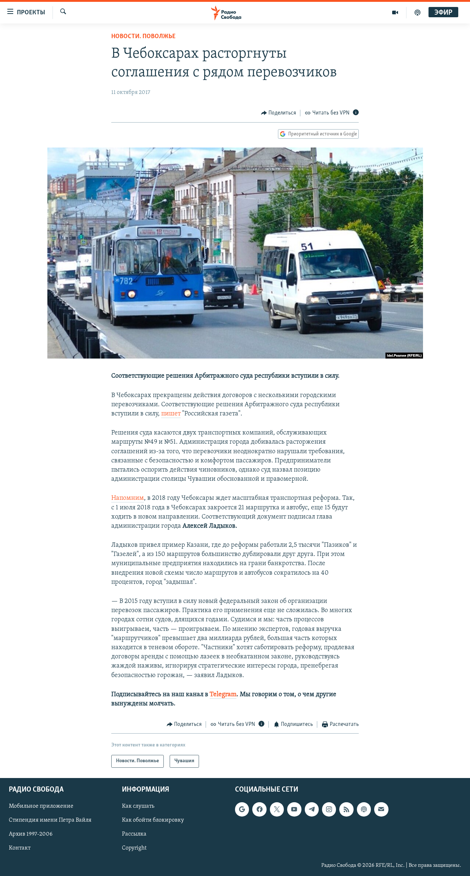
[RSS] (346, 809)
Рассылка (134, 834)
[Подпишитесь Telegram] (312, 809)
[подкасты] (417, 12)
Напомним (127, 498)
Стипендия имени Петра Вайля (50, 820)
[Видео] (395, 12)
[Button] (278, 113)
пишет (171, 414)
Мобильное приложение (41, 806)
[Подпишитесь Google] (242, 809)
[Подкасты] (364, 809)
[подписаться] (381, 809)
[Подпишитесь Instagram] (329, 809)
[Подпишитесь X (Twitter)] (277, 809)
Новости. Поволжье (143, 36)
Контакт (19, 848)
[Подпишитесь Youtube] (294, 809)
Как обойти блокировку (153, 820)
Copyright (134, 848)
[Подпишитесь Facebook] (259, 809)
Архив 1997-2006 (31, 834)
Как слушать (138, 806)
